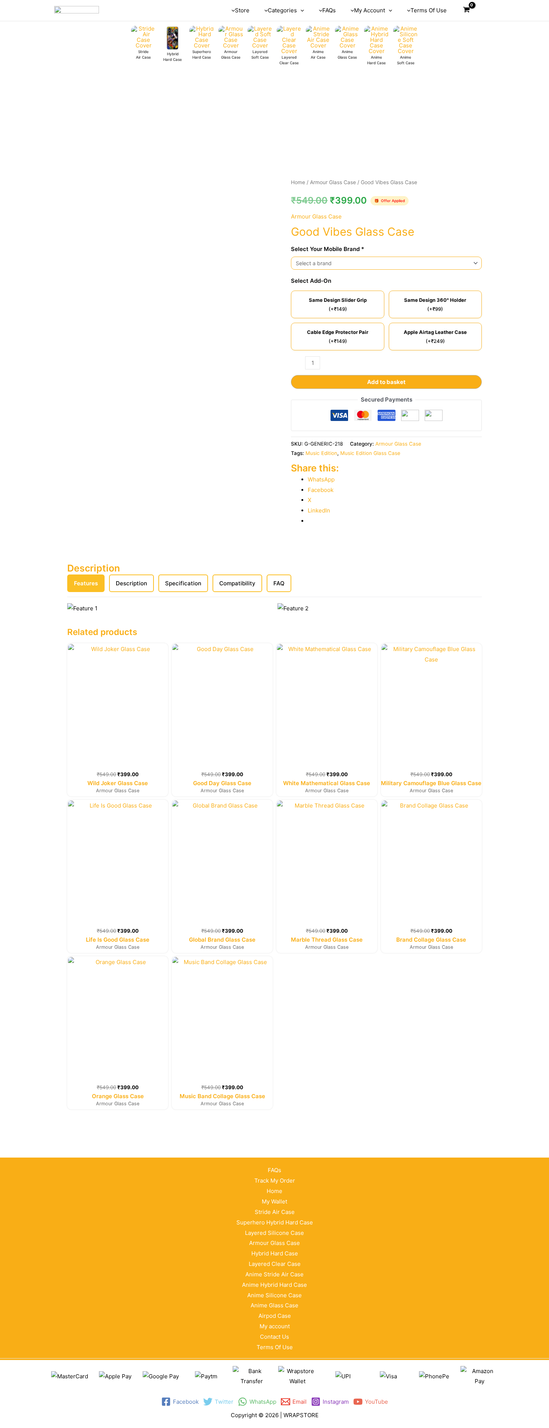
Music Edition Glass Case (370, 453)
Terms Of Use (275, 1347)
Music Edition (321, 453)
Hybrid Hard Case (274, 1253)
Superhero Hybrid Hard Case (274, 1222)
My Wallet (274, 1201)
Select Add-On (311, 280)
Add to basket (386, 381)
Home (298, 182)
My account (275, 1326)
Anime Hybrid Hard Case (274, 1284)
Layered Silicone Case (274, 1232)
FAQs (274, 1170)
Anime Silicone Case (274, 1295)
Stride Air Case (275, 1211)
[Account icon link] (484, 10)
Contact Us (274, 1336)
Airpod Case (274, 1315)
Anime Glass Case (274, 1305)
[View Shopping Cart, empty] (466, 10)
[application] (300, 10)
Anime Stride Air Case (274, 1274)
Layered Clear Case (275, 1263)
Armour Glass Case (333, 182)
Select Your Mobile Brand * (327, 249)
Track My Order (274, 1180)
